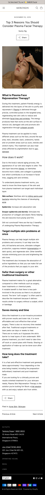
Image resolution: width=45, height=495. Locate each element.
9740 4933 (16, 447)
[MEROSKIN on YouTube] (41, 478)
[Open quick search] (36, 7)
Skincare (21, 406)
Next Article (38, 414)
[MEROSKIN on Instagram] (36, 478)
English (6, 478)
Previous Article (8, 414)
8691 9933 (20, 431)
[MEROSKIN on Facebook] (34, 478)
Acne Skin (13, 406)
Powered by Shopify (30, 489)
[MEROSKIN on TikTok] (39, 478)
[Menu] (3, 7)
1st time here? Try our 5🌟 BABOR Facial (22, 2)
